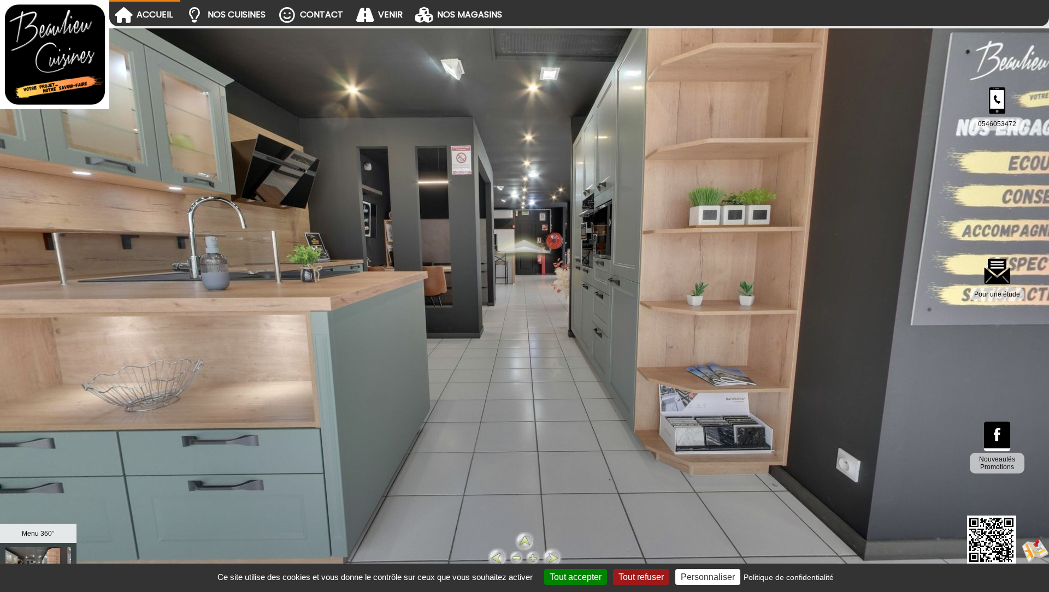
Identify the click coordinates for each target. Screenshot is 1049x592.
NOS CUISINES (237, 14)
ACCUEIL (155, 14)
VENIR (390, 14)
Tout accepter (576, 577)
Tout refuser (641, 577)
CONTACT (321, 14)
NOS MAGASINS (469, 14)
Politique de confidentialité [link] (789, 577)
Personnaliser (708, 577)
